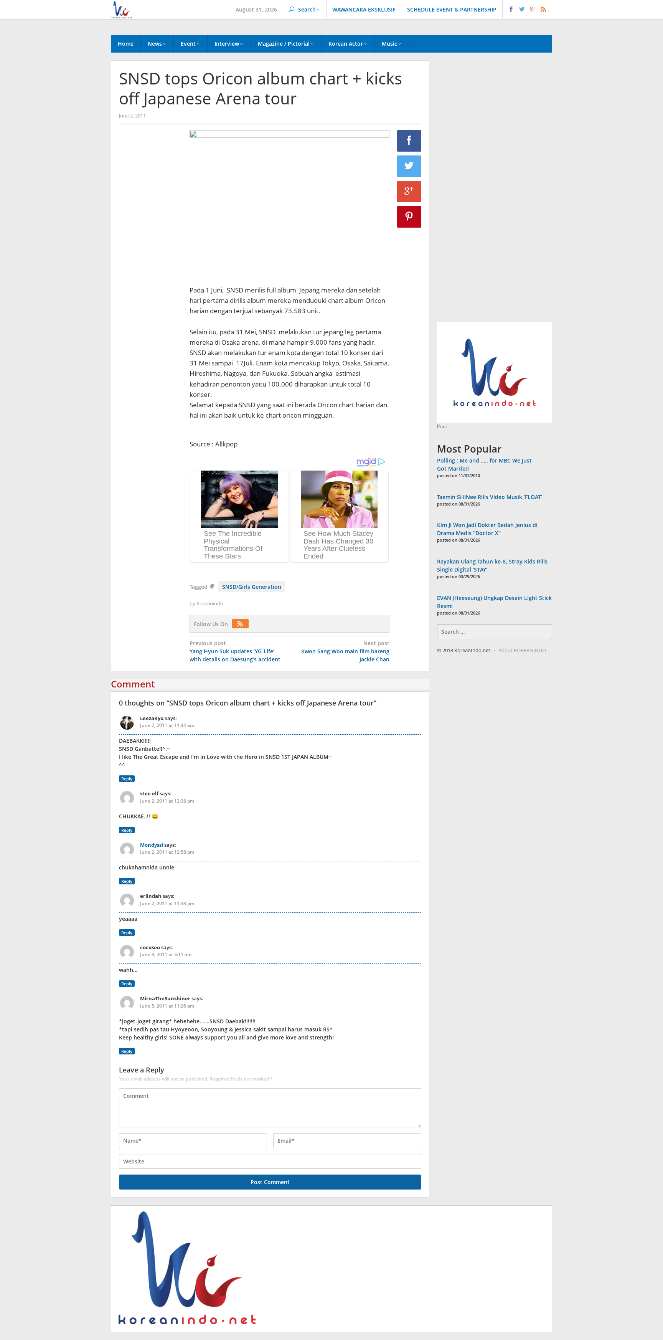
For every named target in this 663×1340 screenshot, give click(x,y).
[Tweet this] (409, 166)
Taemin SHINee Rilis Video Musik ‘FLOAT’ (489, 497)
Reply (126, 779)
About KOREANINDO (522, 650)
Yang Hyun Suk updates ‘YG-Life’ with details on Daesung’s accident (235, 651)
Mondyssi (151, 844)
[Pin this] (409, 217)
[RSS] (242, 624)
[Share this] (409, 141)
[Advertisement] (150, 261)
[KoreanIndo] (121, 9)
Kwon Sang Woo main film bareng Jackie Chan (345, 651)
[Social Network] (527, 9)
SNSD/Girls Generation (251, 586)
